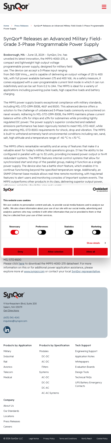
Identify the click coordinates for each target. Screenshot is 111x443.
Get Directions (11, 310)
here (21, 263)
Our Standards (11, 410)
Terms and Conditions (68, 438)
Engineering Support (86, 351)
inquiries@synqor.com (15, 321)
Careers (7, 426)
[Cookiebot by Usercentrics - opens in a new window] (95, 189)
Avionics (7, 366)
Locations (8, 416)
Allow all (90, 251)
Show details (93, 243)
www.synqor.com (34, 271)
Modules (44, 351)
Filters (45, 366)
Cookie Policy (102, 438)
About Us (8, 405)
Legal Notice (34, 438)
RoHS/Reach (87, 438)
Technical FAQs (83, 377)
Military (7, 351)
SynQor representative (86, 271)
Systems (44, 372)
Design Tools (82, 372)
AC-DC (45, 361)
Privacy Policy (49, 438)
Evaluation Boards (85, 366)
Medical (7, 377)
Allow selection (55, 251)
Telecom (8, 372)
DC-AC (45, 387)
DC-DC (45, 356)
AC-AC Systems (50, 392)
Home (6, 26)
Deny (20, 251)
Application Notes (85, 356)
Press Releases (21, 26)
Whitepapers (82, 361)
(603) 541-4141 (11, 317)
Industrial (8, 356)
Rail (5, 361)
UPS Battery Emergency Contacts (88, 384)
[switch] (42, 232)
